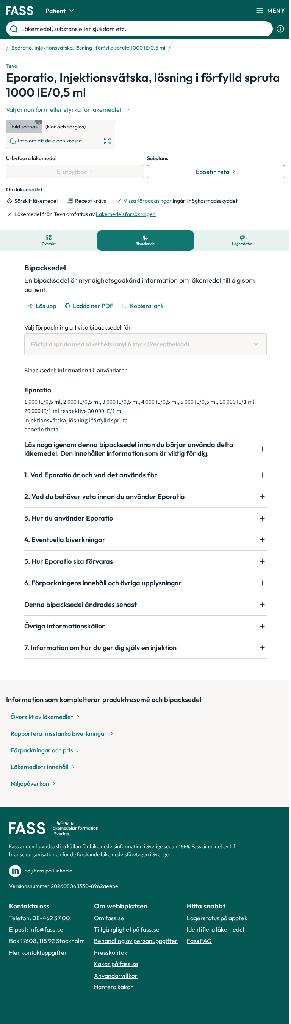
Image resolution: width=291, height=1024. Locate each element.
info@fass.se (46, 929)
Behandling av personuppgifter (136, 940)
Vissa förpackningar (148, 200)
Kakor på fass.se (116, 964)
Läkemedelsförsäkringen (126, 214)
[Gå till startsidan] (19, 10)
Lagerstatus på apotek (217, 918)
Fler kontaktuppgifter (38, 952)
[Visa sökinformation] (280, 28)
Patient (55, 10)
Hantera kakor (113, 987)
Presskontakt (111, 952)
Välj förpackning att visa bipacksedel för (77, 327)
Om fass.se (109, 918)
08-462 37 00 (51, 918)
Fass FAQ (199, 940)
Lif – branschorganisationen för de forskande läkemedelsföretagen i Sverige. (124, 850)
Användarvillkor (116, 975)
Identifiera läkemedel (215, 929)
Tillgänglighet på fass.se (127, 929)
